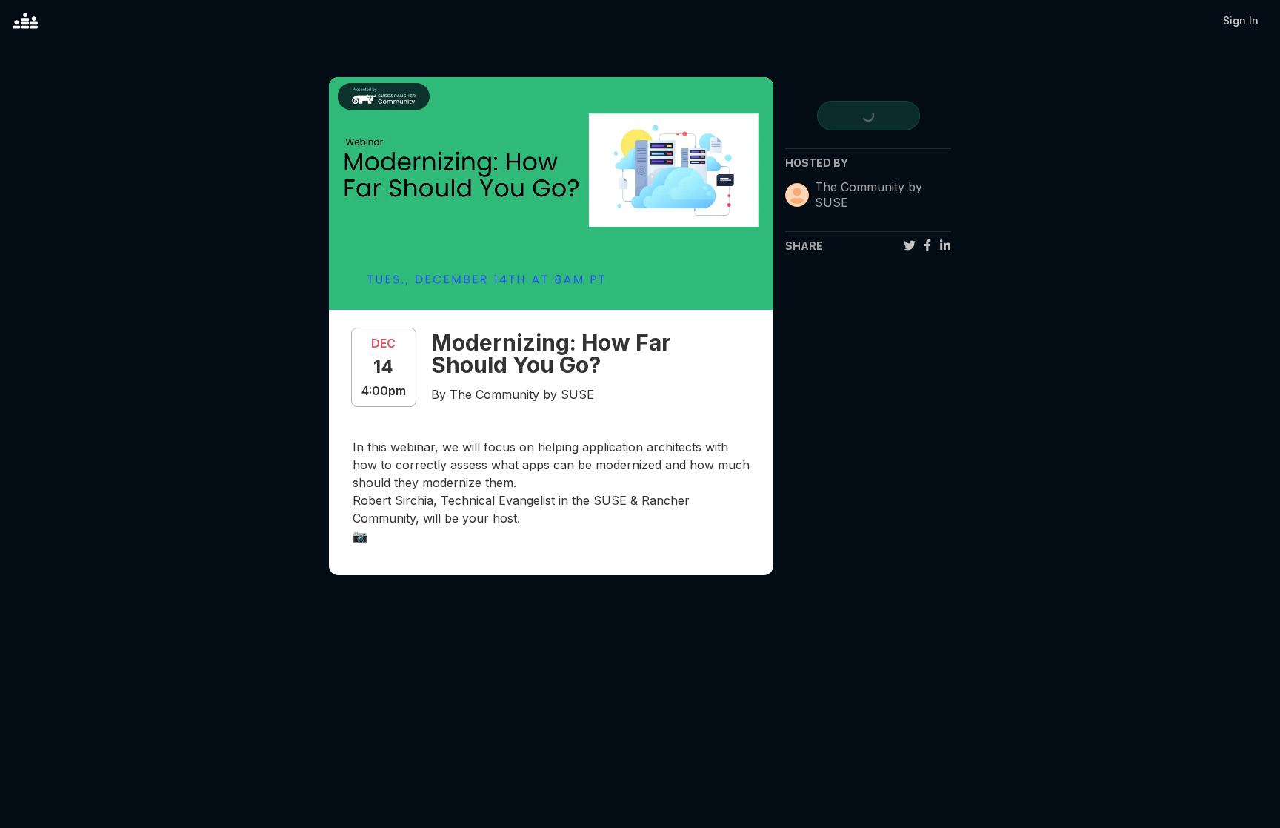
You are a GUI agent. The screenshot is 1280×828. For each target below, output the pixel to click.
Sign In (1241, 20)
